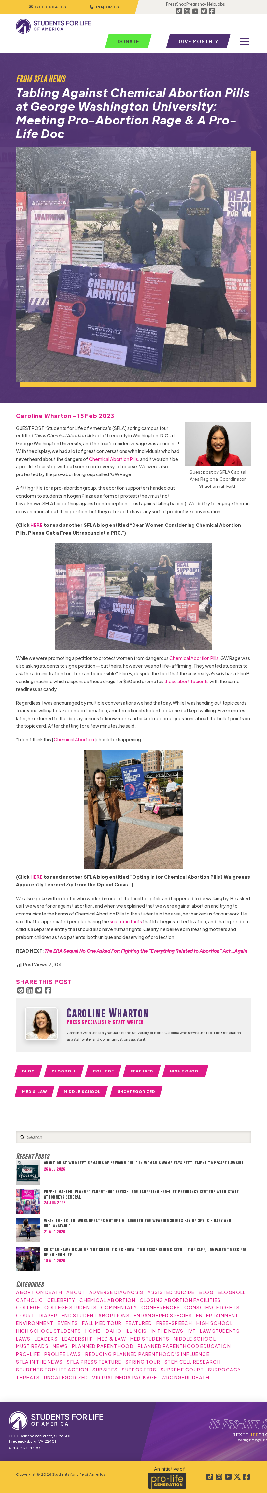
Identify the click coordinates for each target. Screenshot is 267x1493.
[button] (104, 7)
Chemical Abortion (74, 739)
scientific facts (126, 921)
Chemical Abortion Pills (113, 459)
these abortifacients (186, 681)
